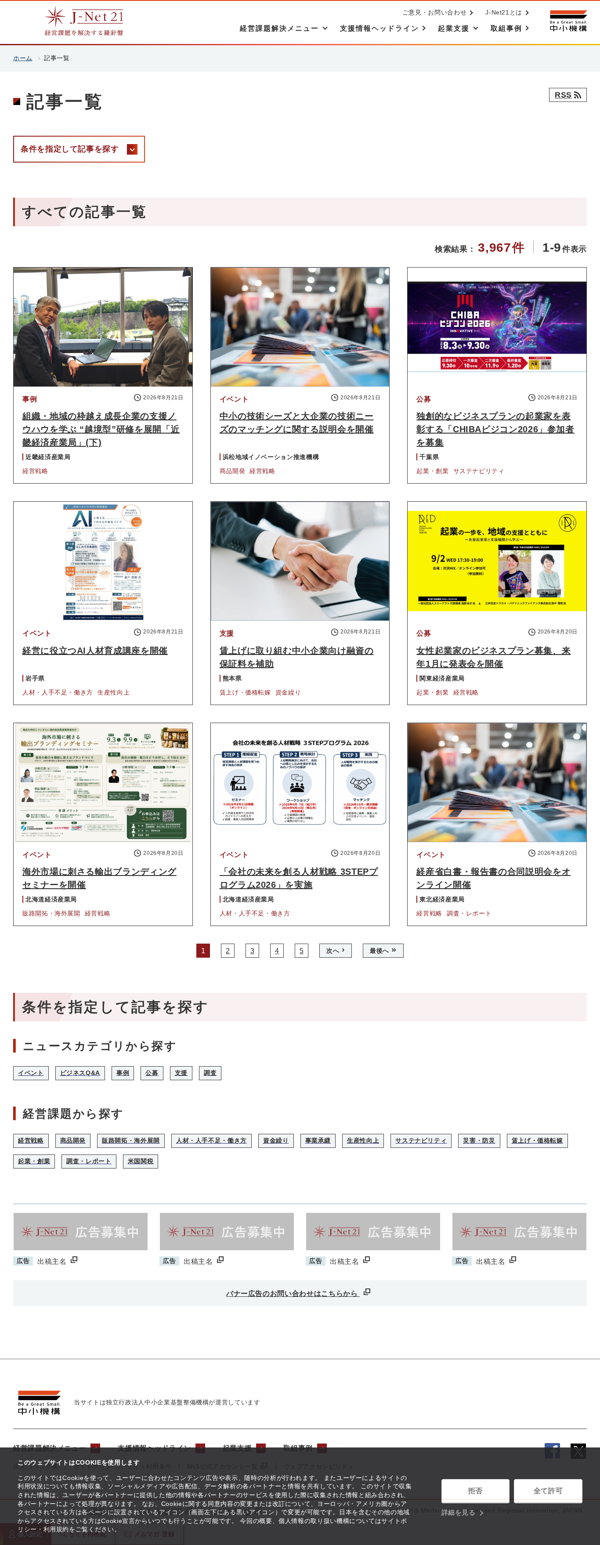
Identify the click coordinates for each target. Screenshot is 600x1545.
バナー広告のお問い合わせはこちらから (293, 1293)
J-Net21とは (503, 12)
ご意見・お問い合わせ (434, 12)
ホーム (23, 58)
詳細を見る (458, 1512)
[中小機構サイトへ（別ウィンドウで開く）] (568, 21)
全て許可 (548, 1490)
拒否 (475, 1490)
